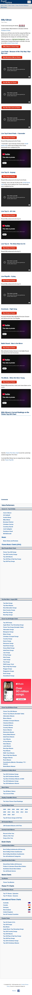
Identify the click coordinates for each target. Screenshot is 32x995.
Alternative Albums (8, 716)
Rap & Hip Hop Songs (9, 666)
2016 (9, 814)
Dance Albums (7, 730)
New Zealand (7, 909)
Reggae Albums (8, 757)
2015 (4, 814)
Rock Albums (7, 760)
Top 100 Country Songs (10, 554)
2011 (13, 812)
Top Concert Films (8, 793)
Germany (6, 907)
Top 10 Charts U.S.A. (9, 922)
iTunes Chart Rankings (13, 801)
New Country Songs (9, 610)
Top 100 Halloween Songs (10, 781)
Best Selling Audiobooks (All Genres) (14, 849)
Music (6, 5)
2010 (9, 812)
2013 (22, 812)
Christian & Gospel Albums (11, 720)
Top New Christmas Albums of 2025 (13, 778)
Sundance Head (5, 30)
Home (2, 5)
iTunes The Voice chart (12, 453)
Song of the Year (8, 838)
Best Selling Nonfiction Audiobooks (13, 854)
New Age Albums (8, 748)
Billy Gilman (4, 7)
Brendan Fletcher (8, 522)
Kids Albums (7, 743)
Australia (5, 902)
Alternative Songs (8, 629)
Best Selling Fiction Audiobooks (12, 851)
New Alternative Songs (10, 607)
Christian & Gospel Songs (10, 636)
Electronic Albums (8, 732)
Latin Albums (7, 746)
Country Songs (7, 638)
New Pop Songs (8, 612)
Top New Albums (8, 605)
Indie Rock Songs (8, 650)
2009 (4, 812)
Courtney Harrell (8, 526)
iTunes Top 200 (9, 460)
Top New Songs (8, 603)
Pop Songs (6, 662)
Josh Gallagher (7, 529)
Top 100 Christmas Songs (10, 774)
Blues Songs (7, 634)
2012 (17, 812)
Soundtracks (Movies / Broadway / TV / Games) (14, 763)
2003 (4, 809)
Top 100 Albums (8, 556)
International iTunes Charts (11, 899)
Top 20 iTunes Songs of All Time (12, 818)
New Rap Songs (8, 614)
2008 (26, 809)
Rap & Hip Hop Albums (10, 755)
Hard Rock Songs (8, 645)
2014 (26, 812)
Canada (5, 905)
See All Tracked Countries (10, 914)
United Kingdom (8, 912)
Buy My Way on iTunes (9, 82)
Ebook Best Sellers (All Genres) (12, 864)
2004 (9, 809)
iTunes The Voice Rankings (22, 5)
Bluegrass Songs (8, 632)
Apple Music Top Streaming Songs (13, 625)
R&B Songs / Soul (8, 664)
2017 (13, 814)
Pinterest (14, 990)
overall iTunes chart (12, 43)
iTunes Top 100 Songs (9, 552)
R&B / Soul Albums (8, 753)
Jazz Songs (6, 652)
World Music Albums (9, 766)
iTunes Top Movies (8, 882)
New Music (6, 927)
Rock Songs (6, 673)
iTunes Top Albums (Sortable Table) (13, 713)
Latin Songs (6, 659)
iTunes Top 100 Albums (10, 711)
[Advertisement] (16, 14)
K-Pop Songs (7, 655)
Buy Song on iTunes (9, 137)
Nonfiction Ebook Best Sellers (12, 868)
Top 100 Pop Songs (9, 561)
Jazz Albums (7, 739)
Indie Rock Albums (8, 736)
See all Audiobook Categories (12, 856)
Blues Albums (7, 718)
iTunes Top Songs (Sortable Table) (13, 627)
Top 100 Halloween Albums (11, 783)
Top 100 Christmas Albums (11, 776)
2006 (17, 809)
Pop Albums (6, 750)
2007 (22, 809)
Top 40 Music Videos (9, 791)
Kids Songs (6, 657)
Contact (23, 984)
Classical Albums (8, 723)
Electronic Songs (8, 643)
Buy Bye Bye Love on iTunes (11, 107)
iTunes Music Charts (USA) (11, 544)
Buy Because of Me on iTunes (12, 57)
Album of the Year (8, 835)
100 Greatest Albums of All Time (12, 825)
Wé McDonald (7, 533)
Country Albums (8, 727)
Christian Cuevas (8, 524)
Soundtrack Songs (8, 675)
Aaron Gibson (7, 512)
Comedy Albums (8, 725)
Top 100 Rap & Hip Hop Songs (12, 559)
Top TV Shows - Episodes (10, 893)
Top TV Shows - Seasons (10, 896)
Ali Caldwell (6, 515)
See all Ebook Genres (9, 871)
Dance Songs (7, 641)
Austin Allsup (7, 517)
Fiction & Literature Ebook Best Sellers (14, 866)
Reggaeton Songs (8, 671)
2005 (13, 809)
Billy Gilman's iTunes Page (11, 46)
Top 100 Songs (7, 622)
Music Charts (11, 5)
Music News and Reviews (10, 541)
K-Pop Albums (7, 741)
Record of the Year (8, 833)
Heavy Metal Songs (9, 648)
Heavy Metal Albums (9, 734)
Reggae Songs (7, 669)
